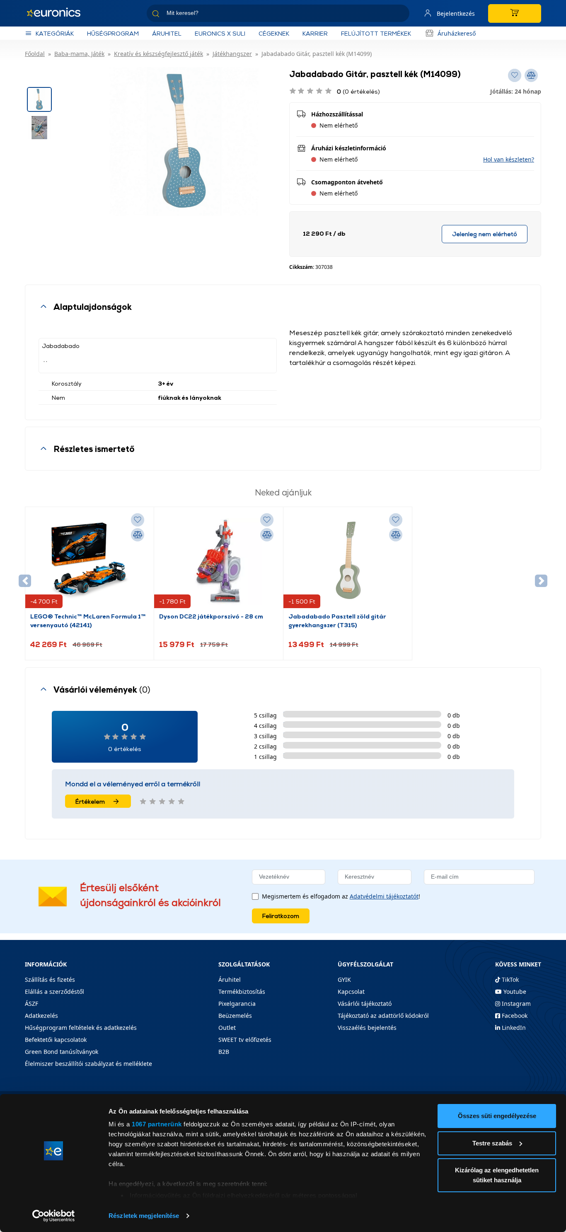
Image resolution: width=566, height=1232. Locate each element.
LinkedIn (513, 1027)
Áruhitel (166, 33)
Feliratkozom (280, 915)
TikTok (509, 979)
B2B (223, 1052)
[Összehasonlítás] (137, 534)
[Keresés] (399, 15)
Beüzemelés (235, 1015)
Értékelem (90, 801)
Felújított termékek (376, 33)
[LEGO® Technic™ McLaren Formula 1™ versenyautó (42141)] (89, 561)
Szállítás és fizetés (50, 979)
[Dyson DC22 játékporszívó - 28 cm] (218, 561)
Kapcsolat (351, 991)
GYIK (344, 979)
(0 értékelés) (358, 91)
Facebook (513, 1015)
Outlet (227, 1027)
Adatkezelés (41, 1015)
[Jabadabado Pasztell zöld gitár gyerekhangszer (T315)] (348, 561)
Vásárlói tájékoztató (365, 1003)
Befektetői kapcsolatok (56, 1040)
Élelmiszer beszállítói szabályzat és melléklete (88, 1064)
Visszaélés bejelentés (367, 1027)
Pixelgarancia (237, 1003)
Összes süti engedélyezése (497, 1115)
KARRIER (315, 33)
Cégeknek (274, 33)
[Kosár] (514, 13)
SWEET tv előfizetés (244, 1040)
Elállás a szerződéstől (54, 991)
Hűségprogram (113, 33)
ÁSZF (31, 1003)
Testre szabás (492, 1143)
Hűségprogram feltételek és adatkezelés (81, 1027)
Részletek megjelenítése (144, 1215)
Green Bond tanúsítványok (61, 1052)
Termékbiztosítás (241, 991)
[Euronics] (58, 13)
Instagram (515, 1003)
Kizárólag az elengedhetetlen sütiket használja (497, 1175)
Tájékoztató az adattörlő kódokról (383, 1015)
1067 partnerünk (157, 1124)
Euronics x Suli (220, 33)
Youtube (514, 991)
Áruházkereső (457, 33)
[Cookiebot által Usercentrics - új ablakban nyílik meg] (53, 1216)
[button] (508, 159)
